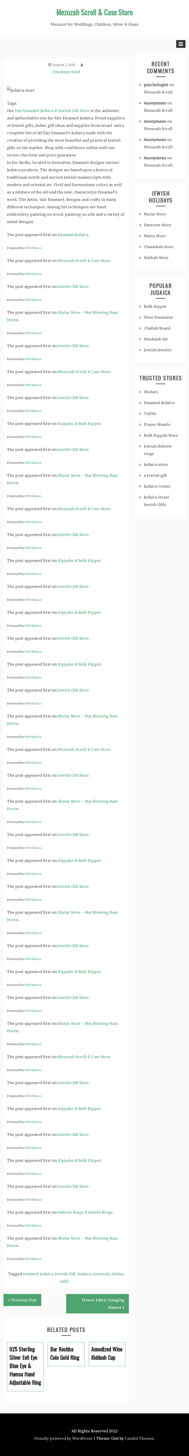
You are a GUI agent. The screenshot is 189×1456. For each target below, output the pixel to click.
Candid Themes (139, 1438)
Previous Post (24, 1300)
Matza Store (155, 236)
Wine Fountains (158, 317)
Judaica (84, 1274)
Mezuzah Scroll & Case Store (94, 11)
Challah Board (157, 328)
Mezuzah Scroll (158, 92)
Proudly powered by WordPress (63, 1438)
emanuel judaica (38, 1274)
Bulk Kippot (155, 306)
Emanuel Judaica (73, 234)
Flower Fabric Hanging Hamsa (103, 1304)
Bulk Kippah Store (161, 435)
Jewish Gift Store (73, 286)
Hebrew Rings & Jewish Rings (85, 1212)
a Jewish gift (155, 475)
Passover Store (157, 225)
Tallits (150, 413)
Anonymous (155, 103)
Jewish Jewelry (157, 350)
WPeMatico (33, 248)
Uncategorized (66, 71)
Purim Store (155, 214)
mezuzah (101, 1274)
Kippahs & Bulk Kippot (79, 423)
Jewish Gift (65, 1274)
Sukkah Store (156, 257)
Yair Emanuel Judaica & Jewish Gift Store (52, 110)
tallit (64, 1281)
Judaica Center (157, 486)
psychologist (156, 84)
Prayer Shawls (157, 424)
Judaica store (156, 464)
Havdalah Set (156, 339)
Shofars (151, 392)
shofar (117, 1274)
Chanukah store (159, 246)
